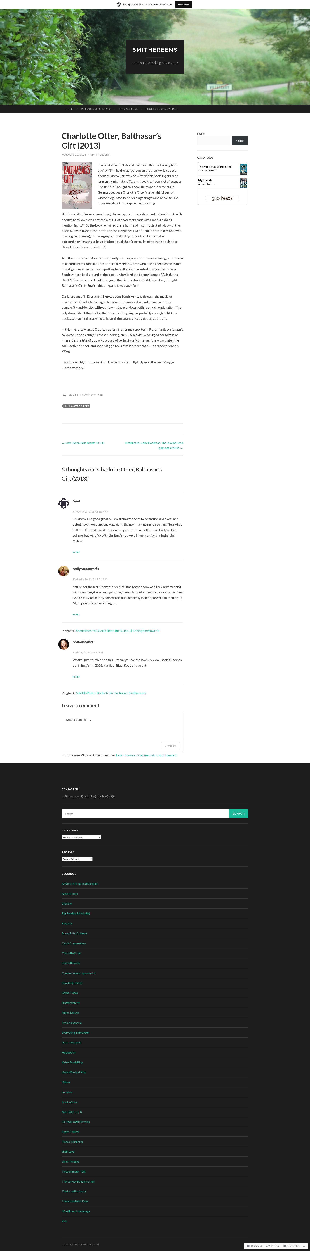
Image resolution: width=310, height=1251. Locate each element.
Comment (170, 745)
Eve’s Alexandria (72, 1022)
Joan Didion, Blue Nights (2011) (83, 442)
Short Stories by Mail (161, 109)
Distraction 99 (70, 1002)
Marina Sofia (70, 1102)
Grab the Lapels (71, 1042)
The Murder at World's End (215, 166)
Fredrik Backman (207, 184)
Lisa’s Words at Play (74, 1072)
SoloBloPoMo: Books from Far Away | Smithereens (111, 693)
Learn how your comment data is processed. (146, 755)
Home (69, 109)
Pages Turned (70, 1131)
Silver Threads (70, 1161)
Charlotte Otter (77, 406)
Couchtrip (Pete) (72, 983)
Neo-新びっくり (72, 1112)
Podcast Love (128, 109)
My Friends (205, 180)
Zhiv (64, 1221)
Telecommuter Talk (74, 1171)
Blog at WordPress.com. (81, 1244)
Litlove (66, 1082)
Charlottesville (71, 963)
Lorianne (67, 1092)
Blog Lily (67, 923)
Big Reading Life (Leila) (76, 913)
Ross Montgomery (207, 170)
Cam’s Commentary (74, 943)
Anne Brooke (70, 893)
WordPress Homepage (76, 1211)
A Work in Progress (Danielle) (80, 883)
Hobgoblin (68, 1052)
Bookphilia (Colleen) (74, 933)
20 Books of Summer (95, 109)
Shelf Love (68, 1151)
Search (201, 133)
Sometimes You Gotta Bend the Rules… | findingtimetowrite (117, 631)
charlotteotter (83, 642)
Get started (184, 4)
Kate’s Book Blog (72, 1062)
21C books (76, 394)
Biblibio (67, 903)
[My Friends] (243, 187)
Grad (76, 501)
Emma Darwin (70, 1012)
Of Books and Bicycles (76, 1121)
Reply (76, 552)
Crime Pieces (70, 992)
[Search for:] (155, 813)
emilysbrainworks (86, 569)
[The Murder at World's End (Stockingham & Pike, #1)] (243, 173)
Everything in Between (75, 1032)
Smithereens (155, 50)
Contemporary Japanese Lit (78, 973)
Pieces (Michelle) (72, 1141)
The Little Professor (74, 1191)
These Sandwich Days (75, 1201)
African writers (94, 394)
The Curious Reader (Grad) (78, 1181)
